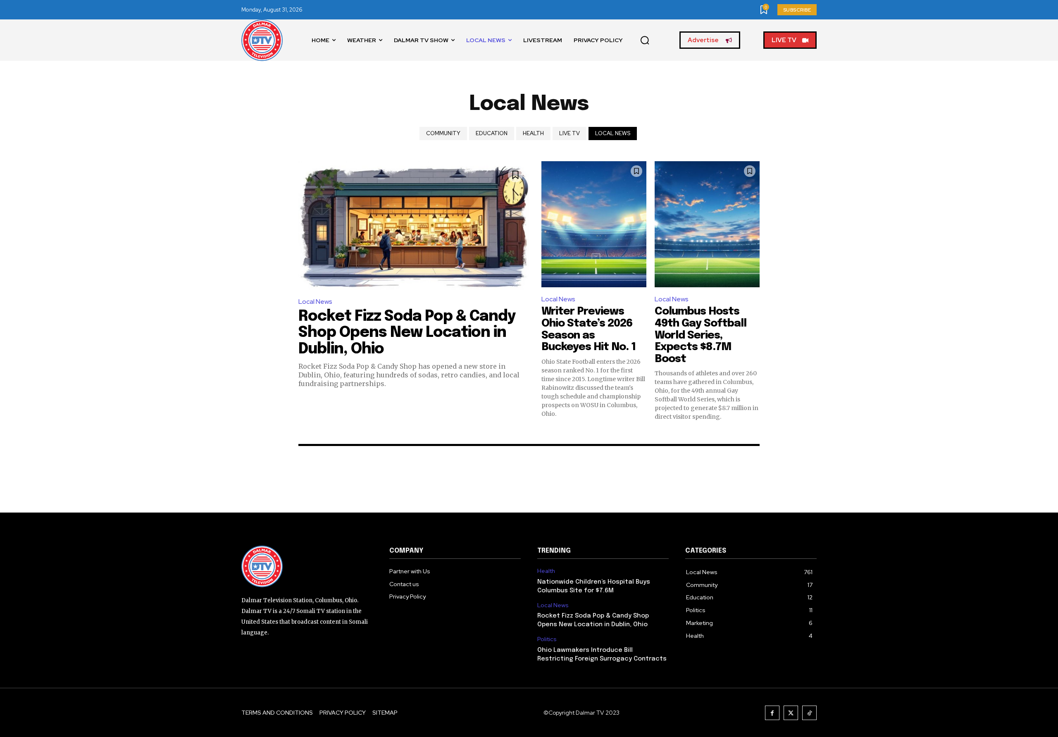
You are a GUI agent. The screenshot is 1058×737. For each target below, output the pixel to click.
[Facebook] (772, 713)
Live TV (569, 133)
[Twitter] (791, 713)
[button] (645, 40)
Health (533, 133)
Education (492, 133)
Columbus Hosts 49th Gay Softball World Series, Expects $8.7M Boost (700, 335)
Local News (612, 133)
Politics (547, 639)
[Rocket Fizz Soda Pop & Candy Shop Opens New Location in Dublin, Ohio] (413, 225)
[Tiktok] (809, 713)
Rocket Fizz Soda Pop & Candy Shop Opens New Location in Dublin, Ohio (407, 333)
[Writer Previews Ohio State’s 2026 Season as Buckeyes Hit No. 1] (593, 224)
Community (443, 133)
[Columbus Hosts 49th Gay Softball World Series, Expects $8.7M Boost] (707, 224)
